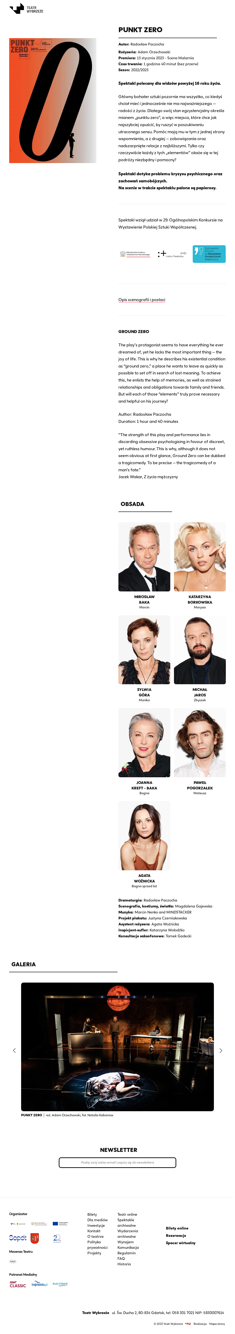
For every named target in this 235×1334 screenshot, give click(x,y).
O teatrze (95, 1236)
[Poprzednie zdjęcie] (14, 1051)
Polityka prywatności (97, 1245)
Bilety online (177, 1228)
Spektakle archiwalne (127, 1223)
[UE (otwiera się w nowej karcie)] (60, 1223)
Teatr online (127, 1214)
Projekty (94, 1253)
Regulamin (127, 1253)
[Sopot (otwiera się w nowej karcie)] (18, 1238)
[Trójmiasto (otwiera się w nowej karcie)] (39, 1284)
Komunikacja (128, 1247)
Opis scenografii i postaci (141, 299)
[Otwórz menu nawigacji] (221, 8)
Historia (124, 1264)
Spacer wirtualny (181, 1243)
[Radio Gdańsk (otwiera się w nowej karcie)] (60, 1284)
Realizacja (200, 1324)
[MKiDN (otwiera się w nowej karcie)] (39, 1223)
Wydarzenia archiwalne (128, 1234)
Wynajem (126, 1242)
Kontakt (94, 1231)
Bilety (92, 1214)
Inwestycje (96, 1225)
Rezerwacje (176, 1235)
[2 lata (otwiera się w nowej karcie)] (60, 1238)
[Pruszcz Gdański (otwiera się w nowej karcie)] (39, 1238)
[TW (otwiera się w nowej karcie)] (18, 1223)
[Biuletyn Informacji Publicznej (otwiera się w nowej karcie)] (188, 1324)
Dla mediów (97, 1220)
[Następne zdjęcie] (221, 1051)
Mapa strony (217, 1324)
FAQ (121, 1258)
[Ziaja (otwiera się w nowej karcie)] (18, 1261)
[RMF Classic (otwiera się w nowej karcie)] (18, 1284)
